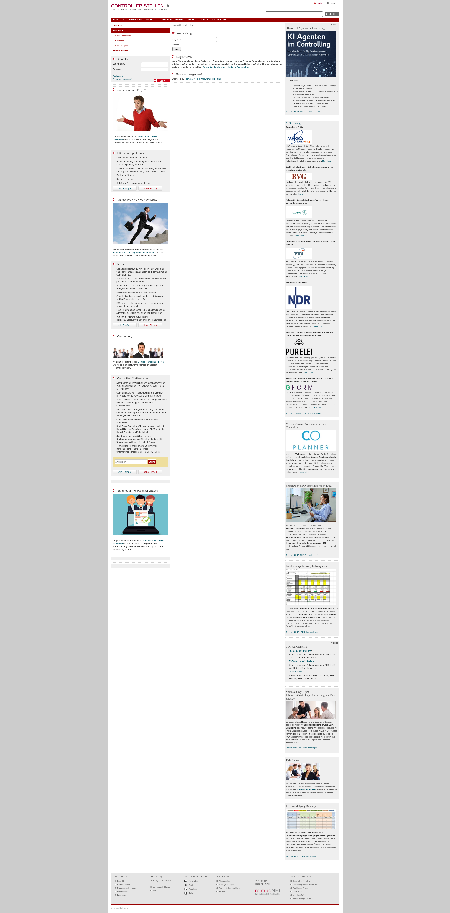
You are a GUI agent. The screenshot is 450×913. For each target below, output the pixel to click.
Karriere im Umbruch (126, 175)
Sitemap (222, 891)
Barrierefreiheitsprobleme (229, 888)
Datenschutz (122, 891)
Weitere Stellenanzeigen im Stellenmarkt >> (304, 413)
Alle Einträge (124, 188)
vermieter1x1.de (300, 895)
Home (175, 25)
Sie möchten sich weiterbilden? (137, 199)
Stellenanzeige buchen (213, 20)
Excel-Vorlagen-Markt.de (303, 899)
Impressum (122, 895)
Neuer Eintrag (150, 188)
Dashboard (118, 25)
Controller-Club (186, 25)
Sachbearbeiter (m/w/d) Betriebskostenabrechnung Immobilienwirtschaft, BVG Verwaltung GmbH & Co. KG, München (140, 386)
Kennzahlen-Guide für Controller (131, 158)
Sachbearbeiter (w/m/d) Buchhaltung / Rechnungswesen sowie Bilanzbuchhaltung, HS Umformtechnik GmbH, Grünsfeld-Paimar (139, 439)
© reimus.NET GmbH (120, 908)
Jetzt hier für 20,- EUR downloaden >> (302, 856)
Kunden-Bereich (120, 51)
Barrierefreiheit (123, 884)
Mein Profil (118, 30)
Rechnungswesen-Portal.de (305, 884)
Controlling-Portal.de (301, 881)
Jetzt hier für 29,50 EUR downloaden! (302, 555)
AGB (155, 890)
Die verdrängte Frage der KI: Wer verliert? (136, 292)
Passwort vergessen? (122, 79)
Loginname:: (119, 64)
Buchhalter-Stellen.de (302, 888)
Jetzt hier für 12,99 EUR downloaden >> (303, 111)
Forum (191, 20)
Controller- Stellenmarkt (132, 378)
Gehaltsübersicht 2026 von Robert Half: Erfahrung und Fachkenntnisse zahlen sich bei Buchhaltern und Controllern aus (141, 272)
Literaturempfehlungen (131, 153)
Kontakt (120, 881)
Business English (124, 179)
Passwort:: (118, 69)
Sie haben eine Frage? (131, 90)
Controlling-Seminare (171, 20)
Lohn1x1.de (298, 891)
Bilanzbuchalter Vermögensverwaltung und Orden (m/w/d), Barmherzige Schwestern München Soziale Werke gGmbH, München (141, 412)
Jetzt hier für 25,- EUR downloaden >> (302, 632)
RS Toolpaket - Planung (300, 651)
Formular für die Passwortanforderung (203, 79)
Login (319, 3)
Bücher (150, 20)
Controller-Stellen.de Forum (151, 362)
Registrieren (333, 3)
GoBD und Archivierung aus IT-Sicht (133, 183)
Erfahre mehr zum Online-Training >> (301, 748)
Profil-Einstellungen (123, 35)
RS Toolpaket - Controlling (301, 661)
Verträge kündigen (226, 884)
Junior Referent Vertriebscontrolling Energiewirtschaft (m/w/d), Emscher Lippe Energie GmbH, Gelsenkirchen (141, 402)
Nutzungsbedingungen (126, 888)
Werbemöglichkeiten (161, 887)
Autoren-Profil (120, 40)
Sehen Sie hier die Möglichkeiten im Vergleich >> (225, 67)
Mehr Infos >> (328, 161)
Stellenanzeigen (132, 20)
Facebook (193, 889)
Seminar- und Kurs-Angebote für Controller (133, 252)
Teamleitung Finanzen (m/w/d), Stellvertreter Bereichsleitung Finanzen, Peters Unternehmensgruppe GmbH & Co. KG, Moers (138, 449)
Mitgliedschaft (225, 881)
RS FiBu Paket (296, 672)
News (116, 20)
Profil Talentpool (121, 45)
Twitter (192, 893)
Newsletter (193, 881)
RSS (191, 885)
